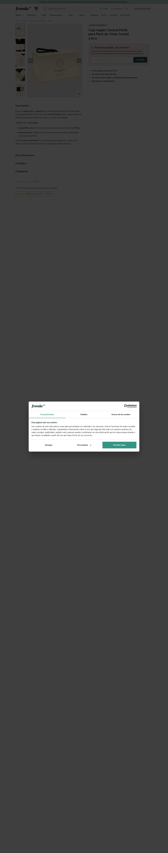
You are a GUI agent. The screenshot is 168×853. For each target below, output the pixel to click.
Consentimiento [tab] (47, 414)
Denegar (48, 445)
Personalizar (82, 445)
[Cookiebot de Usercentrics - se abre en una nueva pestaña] (126, 406)
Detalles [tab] (84, 414)
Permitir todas (119, 445)
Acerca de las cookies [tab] (120, 414)
